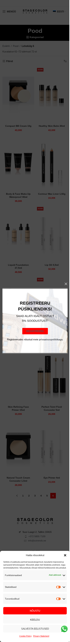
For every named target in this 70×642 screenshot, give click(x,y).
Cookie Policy (25, 636)
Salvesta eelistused (35, 628)
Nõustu (35, 610)
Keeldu (35, 619)
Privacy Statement (41, 636)
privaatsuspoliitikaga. (50, 339)
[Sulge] (66, 284)
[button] (65, 555)
